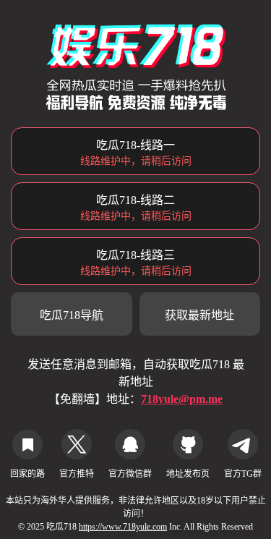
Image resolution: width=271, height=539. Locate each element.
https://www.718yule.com (123, 527)
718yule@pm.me (182, 399)
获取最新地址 (199, 315)
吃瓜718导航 (71, 315)
